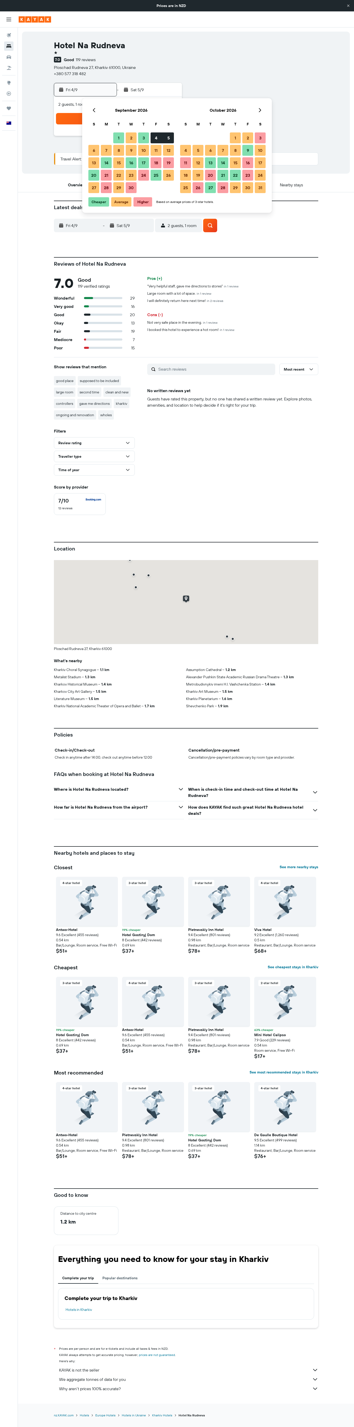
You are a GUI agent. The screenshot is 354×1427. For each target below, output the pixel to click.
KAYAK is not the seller (79, 1370)
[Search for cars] (9, 57)
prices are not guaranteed (157, 1355)
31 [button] (260, 187)
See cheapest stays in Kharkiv (293, 967)
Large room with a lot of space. (179, 293)
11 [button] (156, 150)
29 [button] (118, 187)
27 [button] (94, 187)
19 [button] (169, 162)
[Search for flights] (9, 35)
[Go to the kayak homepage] (35, 19)
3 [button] (144, 137)
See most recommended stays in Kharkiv (284, 1072)
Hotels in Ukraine (134, 1415)
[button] (348, 5)
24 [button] (143, 175)
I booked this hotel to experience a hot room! (190, 329)
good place (65, 380)
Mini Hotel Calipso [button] (270, 1035)
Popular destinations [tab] (120, 1278)
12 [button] (169, 150)
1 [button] (118, 137)
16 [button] (131, 162)
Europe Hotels (105, 1415)
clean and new (117, 392)
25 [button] (156, 175)
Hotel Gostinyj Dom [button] (138, 935)
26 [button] (168, 175)
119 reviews (86, 59)
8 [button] (119, 150)
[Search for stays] (9, 46)
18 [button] (156, 162)
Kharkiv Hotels (162, 1415)
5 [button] (168, 137)
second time (89, 392)
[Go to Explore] (9, 82)
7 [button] (106, 150)
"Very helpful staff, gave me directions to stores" (192, 286)
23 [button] (131, 175)
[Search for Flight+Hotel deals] (9, 68)
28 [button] (106, 187)
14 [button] (106, 162)
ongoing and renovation (75, 415)
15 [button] (119, 162)
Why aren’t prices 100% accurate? (90, 1388)
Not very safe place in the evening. (182, 322)
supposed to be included (99, 380)
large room (64, 392)
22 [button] (118, 175)
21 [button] (106, 175)
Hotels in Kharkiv (79, 1309)
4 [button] (156, 137)
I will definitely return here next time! (185, 300)
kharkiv (121, 403)
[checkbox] (80, 504)
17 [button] (143, 162)
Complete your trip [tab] (78, 1278)
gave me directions (94, 403)
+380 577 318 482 (70, 73)
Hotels (84, 1415)
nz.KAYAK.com (64, 1415)
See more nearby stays (299, 867)
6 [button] (94, 150)
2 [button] (131, 137)
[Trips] (9, 108)
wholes (106, 415)
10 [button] (143, 150)
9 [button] (131, 150)
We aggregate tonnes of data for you (92, 1379)
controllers (64, 403)
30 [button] (131, 187)
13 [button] (94, 162)
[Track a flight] (9, 93)
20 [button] (93, 175)
